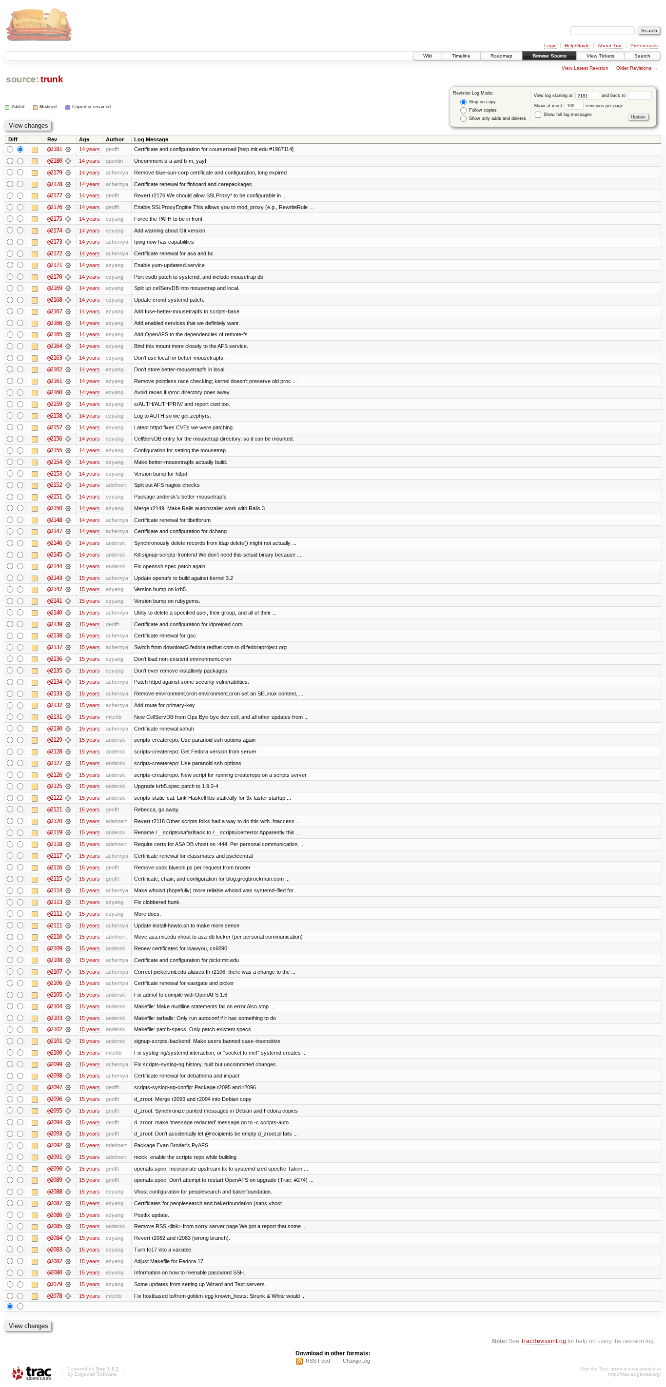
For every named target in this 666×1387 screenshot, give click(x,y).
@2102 (54, 1029)
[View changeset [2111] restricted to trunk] (68, 925)
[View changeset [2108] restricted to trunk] (68, 960)
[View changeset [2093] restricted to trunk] (68, 1133)
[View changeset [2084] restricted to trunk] (68, 1237)
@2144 (54, 566)
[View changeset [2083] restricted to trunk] (68, 1249)
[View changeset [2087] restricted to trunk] (68, 1203)
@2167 (54, 311)
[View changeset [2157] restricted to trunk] (68, 427)
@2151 (54, 496)
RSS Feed (318, 1361)
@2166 (54, 323)
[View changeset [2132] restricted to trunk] (68, 705)
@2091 (54, 1157)
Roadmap (501, 55)
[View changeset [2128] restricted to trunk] (68, 751)
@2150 (54, 508)
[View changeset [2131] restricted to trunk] (68, 716)
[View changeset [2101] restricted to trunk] (68, 1041)
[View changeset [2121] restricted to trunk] (68, 809)
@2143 (54, 578)
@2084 (54, 1237)
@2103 (54, 1018)
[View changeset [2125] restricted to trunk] (68, 786)
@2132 (54, 705)
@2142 (54, 589)
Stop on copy (482, 101)
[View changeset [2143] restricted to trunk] (68, 578)
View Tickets (600, 55)
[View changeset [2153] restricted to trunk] (68, 473)
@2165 (54, 334)
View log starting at (554, 95)
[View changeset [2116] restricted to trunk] (68, 867)
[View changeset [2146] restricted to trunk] (68, 542)
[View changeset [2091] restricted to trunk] (68, 1157)
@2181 (54, 149)
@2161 (54, 381)
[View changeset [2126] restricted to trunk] (68, 774)
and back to (614, 95)
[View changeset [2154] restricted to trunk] (68, 462)
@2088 (54, 1191)
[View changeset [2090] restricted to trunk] (68, 1168)
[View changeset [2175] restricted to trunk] (68, 218)
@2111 (54, 925)
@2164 (54, 346)
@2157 (54, 427)
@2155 (54, 450)
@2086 (54, 1215)
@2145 (54, 554)
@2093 (54, 1133)
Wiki (427, 55)
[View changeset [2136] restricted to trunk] (68, 658)
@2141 (54, 600)
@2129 (54, 739)
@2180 (54, 160)
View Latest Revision (585, 68)
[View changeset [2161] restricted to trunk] (68, 381)
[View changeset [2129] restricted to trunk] (68, 739)
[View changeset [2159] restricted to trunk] (68, 404)
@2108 (54, 960)
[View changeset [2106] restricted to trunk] (68, 983)
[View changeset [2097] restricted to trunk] (68, 1087)
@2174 (54, 230)
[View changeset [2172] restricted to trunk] (68, 253)
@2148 (54, 520)
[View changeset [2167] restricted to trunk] (68, 311)
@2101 (54, 1041)
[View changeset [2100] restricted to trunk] (68, 1052)
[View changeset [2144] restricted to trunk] (68, 566)
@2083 (54, 1249)
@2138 (54, 635)
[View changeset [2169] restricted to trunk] (68, 288)
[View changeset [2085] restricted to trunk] (68, 1226)
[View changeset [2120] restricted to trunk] (68, 821)
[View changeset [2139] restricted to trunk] (68, 624)
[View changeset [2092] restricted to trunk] (68, 1145)
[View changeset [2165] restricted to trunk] (68, 334)
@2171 (54, 265)
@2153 (54, 473)
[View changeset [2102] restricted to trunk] (68, 1029)
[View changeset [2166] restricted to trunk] (68, 323)
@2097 (54, 1087)
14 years (89, 149)
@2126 (54, 774)
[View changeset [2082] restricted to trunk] (68, 1261)
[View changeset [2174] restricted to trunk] (68, 230)
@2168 (54, 299)
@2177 (54, 195)
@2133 (54, 693)
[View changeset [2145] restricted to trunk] (68, 554)
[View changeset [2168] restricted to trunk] (68, 299)
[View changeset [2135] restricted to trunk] (68, 670)
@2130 (54, 728)
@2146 (54, 542)
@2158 (54, 415)
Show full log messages (567, 114)
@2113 (54, 902)
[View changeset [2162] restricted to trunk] (68, 369)
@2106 (54, 983)
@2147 (54, 531)
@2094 (54, 1122)
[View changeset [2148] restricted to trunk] (68, 520)
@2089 (54, 1179)
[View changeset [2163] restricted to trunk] (68, 357)
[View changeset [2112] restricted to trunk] (68, 913)
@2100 (54, 1052)
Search (642, 55)
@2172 (54, 253)
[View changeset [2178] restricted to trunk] (68, 184)
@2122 (54, 797)
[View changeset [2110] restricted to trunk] (68, 936)
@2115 (54, 878)
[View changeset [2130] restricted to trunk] (68, 728)
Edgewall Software (96, 1374)
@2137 (54, 647)
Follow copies (482, 110)
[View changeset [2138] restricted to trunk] (68, 635)
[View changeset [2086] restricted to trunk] (68, 1215)
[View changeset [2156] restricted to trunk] (68, 438)
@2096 (54, 1099)
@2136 (54, 658)
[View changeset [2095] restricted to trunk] (68, 1110)
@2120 (54, 821)
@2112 (54, 913)
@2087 (54, 1203)
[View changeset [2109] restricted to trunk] (68, 948)
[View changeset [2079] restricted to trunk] (68, 1284)
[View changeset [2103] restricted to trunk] (68, 1018)
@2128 (54, 751)
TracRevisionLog (543, 1341)
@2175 (54, 218)
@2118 (54, 844)
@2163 (54, 357)
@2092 (54, 1145)
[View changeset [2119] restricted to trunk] (68, 832)
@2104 (54, 1006)
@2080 (54, 1272)
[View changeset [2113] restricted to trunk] (68, 902)
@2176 (54, 207)
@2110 (54, 936)
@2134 (54, 681)
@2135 (54, 670)
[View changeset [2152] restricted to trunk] (68, 485)
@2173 (54, 241)
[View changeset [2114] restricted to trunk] (68, 890)
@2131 (54, 716)
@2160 (54, 392)
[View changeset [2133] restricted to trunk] (68, 693)
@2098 (54, 1075)
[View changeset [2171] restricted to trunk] (68, 265)
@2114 (54, 890)
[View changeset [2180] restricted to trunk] (68, 160)
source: (22, 79)
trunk (51, 79)
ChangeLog (356, 1361)
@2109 (54, 948)
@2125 (54, 786)
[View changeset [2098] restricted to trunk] (68, 1075)
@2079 (54, 1284)
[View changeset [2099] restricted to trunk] (68, 1064)
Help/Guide (577, 45)
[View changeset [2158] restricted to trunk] (68, 415)
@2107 (54, 971)
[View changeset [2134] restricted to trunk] (68, 681)
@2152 (54, 485)
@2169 (54, 288)
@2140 (54, 612)
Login (550, 45)
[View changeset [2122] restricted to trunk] (68, 797)
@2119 (54, 832)
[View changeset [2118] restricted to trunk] (68, 844)
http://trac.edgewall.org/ (634, 1374)
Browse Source (549, 55)
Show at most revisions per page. (579, 105)
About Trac (610, 45)
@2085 (54, 1226)
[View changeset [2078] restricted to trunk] (68, 1295)
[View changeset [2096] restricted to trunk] (68, 1099)
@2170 (54, 276)
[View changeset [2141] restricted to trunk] (68, 600)
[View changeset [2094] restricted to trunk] (68, 1122)
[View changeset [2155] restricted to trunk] (68, 450)
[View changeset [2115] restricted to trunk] (68, 878)
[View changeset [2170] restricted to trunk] (68, 276)
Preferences (644, 45)
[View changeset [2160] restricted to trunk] (68, 392)
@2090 (54, 1168)
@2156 (54, 438)
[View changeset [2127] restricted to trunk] (68, 763)
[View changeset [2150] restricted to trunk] (68, 508)
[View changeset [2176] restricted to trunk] (68, 207)
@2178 (54, 184)
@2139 (54, 624)
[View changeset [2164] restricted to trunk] (68, 346)
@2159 (54, 404)
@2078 (54, 1295)
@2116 (54, 867)
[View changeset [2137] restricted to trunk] (68, 647)
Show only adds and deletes (497, 118)
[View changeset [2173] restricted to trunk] (68, 241)
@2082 (54, 1261)
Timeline (461, 55)
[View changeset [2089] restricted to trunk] (68, 1179)
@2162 (54, 369)
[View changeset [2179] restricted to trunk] (68, 172)
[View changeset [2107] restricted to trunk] (68, 971)
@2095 (54, 1110)
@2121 (54, 809)
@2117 (54, 855)
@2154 (54, 462)
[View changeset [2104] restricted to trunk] (68, 1006)
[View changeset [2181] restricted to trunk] (68, 149)
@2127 (54, 763)
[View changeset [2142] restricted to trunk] (68, 589)
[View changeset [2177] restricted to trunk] (68, 195)
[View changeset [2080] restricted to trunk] (68, 1272)
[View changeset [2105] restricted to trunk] (68, 994)
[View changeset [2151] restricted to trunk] (68, 496)
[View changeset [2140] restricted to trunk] (68, 612)
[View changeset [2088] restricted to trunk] (68, 1191)
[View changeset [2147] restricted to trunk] (68, 531)
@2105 (54, 994)
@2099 (54, 1064)
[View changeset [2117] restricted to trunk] (68, 855)
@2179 (54, 172)
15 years (89, 578)
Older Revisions (633, 68)
